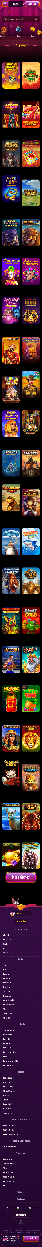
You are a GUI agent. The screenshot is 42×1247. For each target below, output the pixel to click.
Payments (21, 1192)
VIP (4, 1186)
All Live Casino (8, 1066)
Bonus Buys (7, 983)
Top (4, 965)
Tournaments (8, 1164)
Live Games (7, 987)
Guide (5, 944)
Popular (6, 974)
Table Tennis (7, 1113)
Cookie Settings (7, 1243)
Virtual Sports (8, 1091)
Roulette (6, 1039)
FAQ (4, 949)
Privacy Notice (8, 1126)
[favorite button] (17, 54)
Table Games (7, 1014)
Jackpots (6, 992)
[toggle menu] (5, 4)
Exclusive (6, 978)
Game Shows (7, 1048)
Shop (5, 1168)
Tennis (5, 1100)
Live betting (7, 1082)
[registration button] (9, 1208)
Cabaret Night (8, 1000)
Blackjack (6, 1044)
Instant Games (8, 1005)
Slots (5, 1009)
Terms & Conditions (10, 1147)
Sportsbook (7, 1078)
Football (6, 1096)
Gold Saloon (7, 1035)
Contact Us (7, 940)
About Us (6, 935)
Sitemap (6, 953)
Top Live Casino (8, 1030)
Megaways (7, 996)
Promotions (7, 1159)
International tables (10, 1061)
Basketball (7, 1104)
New (5, 970)
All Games (6, 1018)
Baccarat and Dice (9, 1052)
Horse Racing (8, 1087)
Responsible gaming (10, 1134)
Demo (11, 60)
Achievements (8, 1181)
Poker (5, 1057)
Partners (21, 1199)
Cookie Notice (8, 1130)
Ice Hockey (7, 1109)
